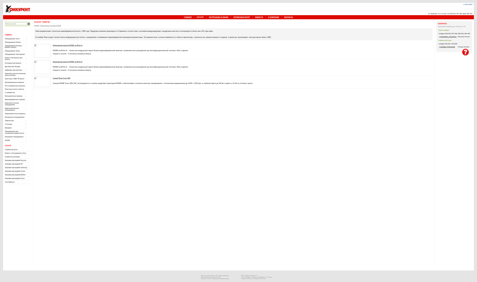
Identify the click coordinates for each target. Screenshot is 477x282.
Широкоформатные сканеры (15, 99)
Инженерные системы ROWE (50, 26)
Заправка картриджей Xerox (15, 178)
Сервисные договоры (12, 157)
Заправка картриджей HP (14, 164)
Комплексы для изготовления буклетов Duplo (15, 74)
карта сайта (468, 4)
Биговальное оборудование (14, 117)
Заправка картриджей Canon (15, 171)
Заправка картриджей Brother (15, 175)
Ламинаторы (9, 120)
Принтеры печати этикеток (14, 89)
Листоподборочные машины (15, 86)
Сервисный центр (11, 149)
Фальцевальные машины (14, 96)
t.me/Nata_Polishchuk (447, 47)
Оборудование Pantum (13, 42)
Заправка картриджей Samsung (16, 167)
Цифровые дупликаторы (13, 70)
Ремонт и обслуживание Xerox (15, 153)
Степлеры (8, 124)
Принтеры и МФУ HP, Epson (14, 79)
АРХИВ (7, 140)
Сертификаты (10, 182)
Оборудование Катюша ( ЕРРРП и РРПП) (13, 46)
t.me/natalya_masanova (447, 37)
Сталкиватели (10, 92)
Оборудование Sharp (12, 51)
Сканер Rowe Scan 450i (61, 78)
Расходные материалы (13, 63)
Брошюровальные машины (14, 82)
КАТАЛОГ (200, 17)
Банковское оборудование (14, 137)
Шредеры (8, 128)
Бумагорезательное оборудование (12, 104)
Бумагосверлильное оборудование (12, 109)
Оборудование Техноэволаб (15, 54)
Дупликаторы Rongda (12, 66)
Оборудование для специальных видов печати (14, 132)
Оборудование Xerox (12, 39)
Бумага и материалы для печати (13, 58)
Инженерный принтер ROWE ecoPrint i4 (67, 45)
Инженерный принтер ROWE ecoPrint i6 (67, 62)
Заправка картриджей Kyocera (15, 160)
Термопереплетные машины (15, 114)
